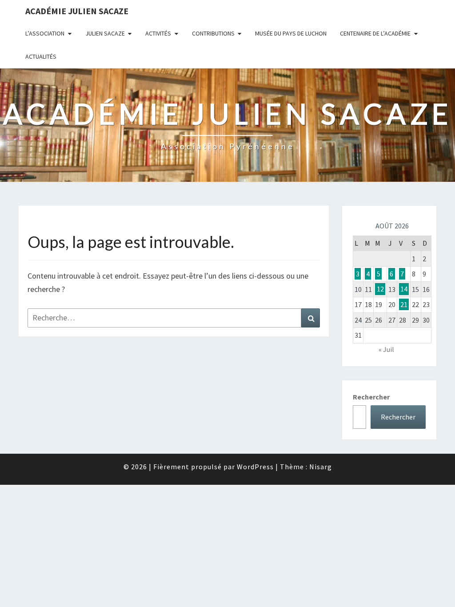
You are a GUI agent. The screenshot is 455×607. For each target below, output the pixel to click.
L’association (44, 33)
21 (403, 304)
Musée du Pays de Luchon (291, 33)
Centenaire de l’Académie (375, 33)
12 (380, 289)
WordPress (255, 466)
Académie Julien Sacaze (76, 10)
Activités (158, 33)
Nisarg (320, 466)
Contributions (213, 33)
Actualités (40, 56)
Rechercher (371, 396)
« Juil (386, 349)
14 (403, 289)
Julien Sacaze (105, 33)
